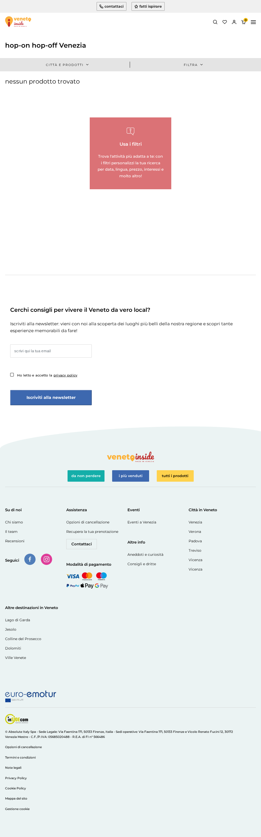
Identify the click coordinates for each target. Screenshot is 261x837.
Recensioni (14, 541)
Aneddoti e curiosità (145, 554)
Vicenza (195, 560)
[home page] (18, 22)
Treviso (195, 550)
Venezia (195, 522)
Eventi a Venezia (141, 522)
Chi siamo (14, 522)
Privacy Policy (16, 778)
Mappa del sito (16, 798)
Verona (195, 531)
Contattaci (81, 544)
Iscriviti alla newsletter (51, 397)
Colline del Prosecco (23, 639)
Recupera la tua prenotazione (92, 531)
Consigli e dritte (141, 564)
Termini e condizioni (20, 757)
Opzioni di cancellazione (87, 522)
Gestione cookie (17, 809)
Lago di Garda (17, 620)
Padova (195, 541)
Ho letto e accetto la (47, 375)
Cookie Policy (15, 788)
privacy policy (65, 375)
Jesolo (10, 629)
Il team (11, 531)
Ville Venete (15, 657)
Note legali (13, 768)
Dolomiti (13, 648)
